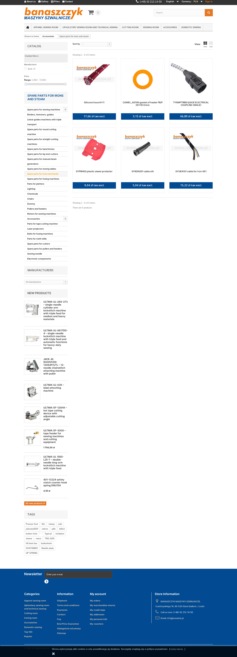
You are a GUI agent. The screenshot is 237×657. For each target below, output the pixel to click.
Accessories (170, 27)
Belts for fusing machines (40, 233)
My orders (95, 600)
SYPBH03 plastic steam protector (94, 171)
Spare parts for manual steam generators (42, 161)
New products (39, 293)
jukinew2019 (32, 529)
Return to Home (32, 36)
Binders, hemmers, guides (40, 114)
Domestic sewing (191, 27)
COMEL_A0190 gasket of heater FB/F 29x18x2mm (143, 103)
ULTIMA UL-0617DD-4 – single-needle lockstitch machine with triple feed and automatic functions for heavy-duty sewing (55, 339)
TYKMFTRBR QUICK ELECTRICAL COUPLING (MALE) (191, 103)
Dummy (31, 203)
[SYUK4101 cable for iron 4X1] (191, 148)
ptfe (53, 529)
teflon (62, 529)
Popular (28, 636)
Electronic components (39, 258)
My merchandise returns (102, 605)
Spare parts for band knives (40, 149)
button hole (31, 533)
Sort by (76, 44)
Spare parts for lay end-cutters (42, 154)
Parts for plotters (35, 183)
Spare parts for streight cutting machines (42, 141)
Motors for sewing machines (41, 213)
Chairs (30, 198)
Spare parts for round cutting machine (41, 131)
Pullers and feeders (37, 208)
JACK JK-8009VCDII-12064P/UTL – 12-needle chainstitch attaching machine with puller (54, 366)
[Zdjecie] (32, 415)
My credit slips (97, 610)
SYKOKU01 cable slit (143, 171)
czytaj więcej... (177, 649)
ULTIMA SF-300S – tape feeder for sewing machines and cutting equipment (54, 436)
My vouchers (96, 624)
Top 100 (28, 632)
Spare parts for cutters (38, 243)
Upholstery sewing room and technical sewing (90, 27)
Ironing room (151, 27)
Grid (205, 46)
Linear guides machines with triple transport (44, 122)
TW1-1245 (49, 538)
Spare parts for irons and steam (43, 174)
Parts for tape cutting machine (42, 223)
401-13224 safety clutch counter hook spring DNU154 (55, 482)
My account (98, 594)
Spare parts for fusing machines (43, 178)
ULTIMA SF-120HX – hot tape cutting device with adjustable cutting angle (55, 413)
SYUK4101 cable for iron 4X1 (191, 171)
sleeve (29, 538)
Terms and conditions (68, 605)
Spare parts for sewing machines (43, 109)
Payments (62, 610)
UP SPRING (31, 553)
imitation (59, 533)
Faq (59, 619)
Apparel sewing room (46, 27)
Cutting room (130, 27)
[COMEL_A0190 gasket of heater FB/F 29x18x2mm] (142, 79)
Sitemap (61, 633)
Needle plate (47, 548)
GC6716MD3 (32, 548)
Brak (31, 68)
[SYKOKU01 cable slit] (142, 148)
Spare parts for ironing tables (41, 169)
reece (38, 538)
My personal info (98, 619)
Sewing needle (34, 253)
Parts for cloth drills (37, 238)
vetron (45, 529)
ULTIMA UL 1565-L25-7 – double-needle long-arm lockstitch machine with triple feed (54, 462)
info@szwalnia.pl (175, 618)
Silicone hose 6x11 (94, 102)
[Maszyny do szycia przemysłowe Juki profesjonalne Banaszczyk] (53, 13)
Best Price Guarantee (68, 624)
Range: (27, 80)
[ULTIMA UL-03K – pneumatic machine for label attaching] (32, 392)
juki (60, 524)
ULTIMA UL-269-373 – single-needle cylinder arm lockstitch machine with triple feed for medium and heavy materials (55, 310)
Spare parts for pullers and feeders (44, 248)
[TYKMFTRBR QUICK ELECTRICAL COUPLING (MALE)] (191, 79)
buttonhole (46, 543)
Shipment (62, 600)
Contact (61, 614)
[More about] (41, 532)
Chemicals (32, 193)
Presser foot (32, 524)
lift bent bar (31, 543)
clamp (52, 524)
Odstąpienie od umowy (69, 628)
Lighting (31, 188)
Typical (48, 533)
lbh (43, 524)
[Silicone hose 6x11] (94, 79)
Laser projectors (35, 228)
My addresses (97, 614)
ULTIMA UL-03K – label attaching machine (53, 387)
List (210, 46)
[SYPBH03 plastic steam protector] (94, 148)
